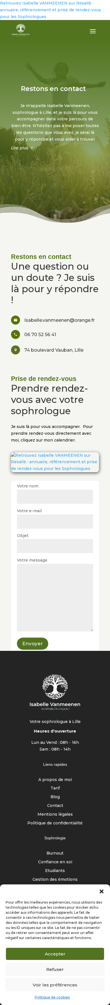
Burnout (55, 853)
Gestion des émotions (55, 879)
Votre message (32, 560)
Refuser (55, 969)
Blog (55, 796)
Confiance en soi (55, 861)
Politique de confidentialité (55, 823)
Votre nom (27, 486)
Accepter (55, 954)
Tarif (55, 788)
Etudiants (55, 870)
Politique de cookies (52, 997)
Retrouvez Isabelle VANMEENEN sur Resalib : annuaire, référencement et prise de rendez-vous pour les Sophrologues (50, 10)
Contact (55, 805)
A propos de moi (55, 779)
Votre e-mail (29, 510)
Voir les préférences (55, 985)
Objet (22, 535)
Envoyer (32, 643)
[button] (101, 891)
